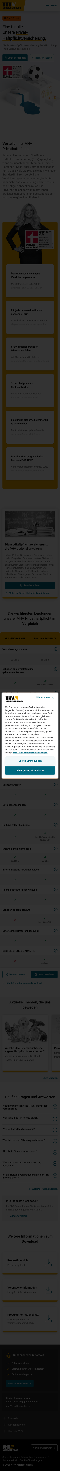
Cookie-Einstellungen (30, 760)
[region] (30, 736)
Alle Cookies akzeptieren (30, 770)
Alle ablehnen (43, 697)
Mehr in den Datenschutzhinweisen (30, 752)
